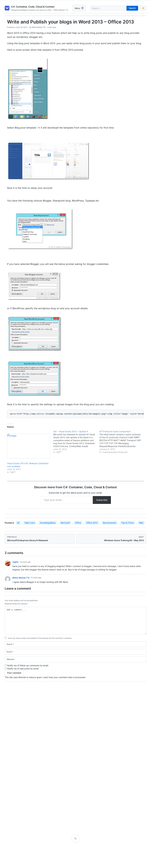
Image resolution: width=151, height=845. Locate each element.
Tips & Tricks (127, 522)
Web (141, 522)
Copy (139, 413)
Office (78, 522)
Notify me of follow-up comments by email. (28, 665)
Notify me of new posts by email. (23, 668)
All (18, 522)
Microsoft (65, 522)
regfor (15, 562)
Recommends (109, 522)
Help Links (30, 522)
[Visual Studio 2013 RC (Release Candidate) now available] (28, 446)
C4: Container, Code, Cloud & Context (32, 6)
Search (132, 8)
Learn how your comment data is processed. (64, 677)
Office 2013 (92, 522)
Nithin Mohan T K (20, 577)
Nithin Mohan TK (39, 27)
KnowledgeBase (47, 522)
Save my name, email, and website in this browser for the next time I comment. (40, 638)
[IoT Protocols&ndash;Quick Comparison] (122, 442)
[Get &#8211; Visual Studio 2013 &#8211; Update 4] (76, 442)
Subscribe (101, 499)
